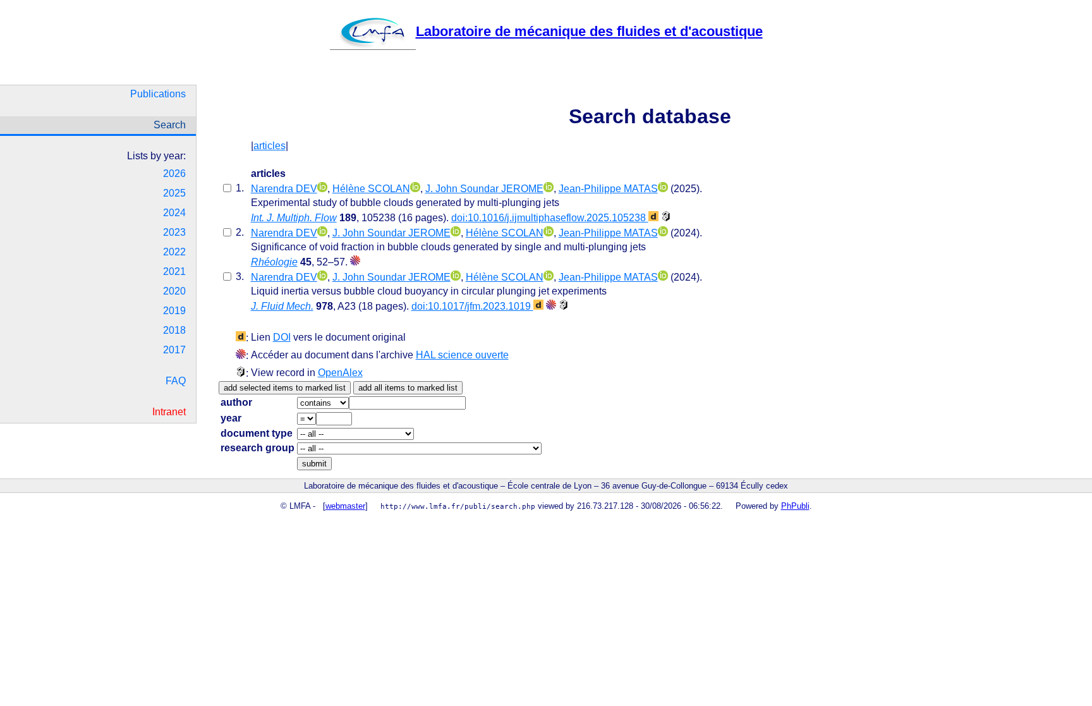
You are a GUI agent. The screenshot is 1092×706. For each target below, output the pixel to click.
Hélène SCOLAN (371, 188)
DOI (282, 337)
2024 (174, 212)
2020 (174, 291)
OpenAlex (340, 372)
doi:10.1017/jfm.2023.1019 (472, 306)
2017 (174, 349)
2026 (174, 173)
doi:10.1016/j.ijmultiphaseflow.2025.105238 (549, 217)
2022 (174, 251)
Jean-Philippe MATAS (608, 188)
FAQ (176, 380)
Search (170, 124)
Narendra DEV (284, 188)
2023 (174, 232)
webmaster (345, 506)
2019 (174, 310)
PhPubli (795, 506)
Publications (158, 93)
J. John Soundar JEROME (484, 188)
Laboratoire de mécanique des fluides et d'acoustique (589, 31)
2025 (174, 193)
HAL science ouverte (462, 355)
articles (269, 145)
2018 (174, 330)
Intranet (169, 411)
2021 (174, 271)
